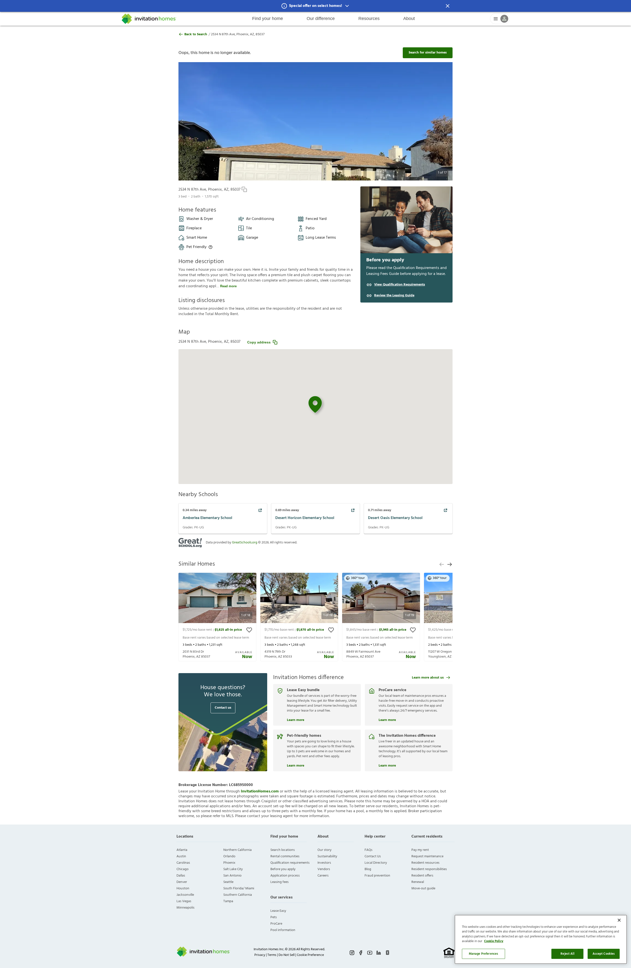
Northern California (237, 850)
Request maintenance (427, 856)
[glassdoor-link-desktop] (387, 952)
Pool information (282, 930)
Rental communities (284, 856)
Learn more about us (428, 678)
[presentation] (217, 617)
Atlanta (181, 850)
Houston (182, 888)
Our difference (321, 18)
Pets (273, 917)
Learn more (295, 719)
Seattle (228, 882)
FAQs (368, 850)
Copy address (259, 342)
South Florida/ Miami (238, 888)
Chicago (182, 869)
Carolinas (183, 863)
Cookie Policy (493, 941)
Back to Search (195, 34)
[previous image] (195, 121)
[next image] (435, 121)
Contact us (223, 708)
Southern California (237, 895)
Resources (369, 18)
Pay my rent (420, 850)
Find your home (267, 18)
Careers (323, 875)
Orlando (229, 856)
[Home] (149, 19)
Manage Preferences (483, 953)
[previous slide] (442, 564)
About (409, 18)
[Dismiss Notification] (448, 6)
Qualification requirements (290, 863)
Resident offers (422, 875)
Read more (228, 286)
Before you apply (283, 869)
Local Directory (376, 863)
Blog (368, 869)
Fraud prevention (377, 875)
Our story (324, 850)
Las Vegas (183, 901)
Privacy (259, 955)
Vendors (323, 869)
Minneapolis (185, 908)
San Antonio (232, 875)
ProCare (276, 924)
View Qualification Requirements (399, 285)
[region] (541, 939)
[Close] (619, 920)
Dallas (180, 875)
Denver (181, 882)
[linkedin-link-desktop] (378, 952)
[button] (315, 6)
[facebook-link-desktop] (360, 952)
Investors (324, 863)
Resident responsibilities (429, 869)
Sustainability (327, 856)
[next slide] (450, 564)
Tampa (228, 901)
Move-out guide (423, 888)
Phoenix (229, 863)
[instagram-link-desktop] (352, 952)
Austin (181, 856)
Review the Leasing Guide (394, 295)
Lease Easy (278, 911)
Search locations (282, 850)
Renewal (417, 882)
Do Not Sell (287, 955)
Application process (285, 875)
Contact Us (373, 856)
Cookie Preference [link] (310, 955)
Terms (271, 955)
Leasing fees (279, 882)
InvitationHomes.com (260, 791)
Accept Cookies (604, 953)
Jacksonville (185, 895)
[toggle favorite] (249, 630)
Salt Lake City (233, 869)
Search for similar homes (428, 52)
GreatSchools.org (244, 542)
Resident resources (425, 863)
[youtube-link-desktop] (369, 952)
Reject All (567, 953)
